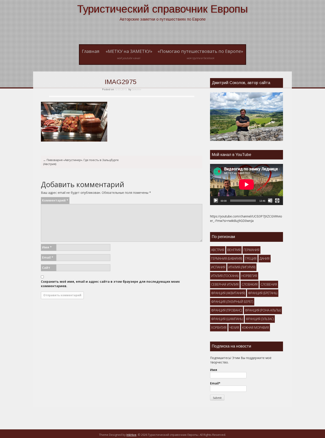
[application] (246, 184)
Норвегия (249, 276)
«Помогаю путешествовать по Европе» (200, 54)
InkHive (131, 435)
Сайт (46, 267)
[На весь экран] (277, 200)
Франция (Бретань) (262, 293)
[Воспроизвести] (216, 200)
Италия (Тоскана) (224, 276)
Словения (269, 284)
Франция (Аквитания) (228, 293)
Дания (265, 258)
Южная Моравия (255, 327)
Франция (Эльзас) (260, 319)
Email (47, 257)
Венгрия (234, 250)
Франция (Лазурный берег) (232, 302)
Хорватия (218, 327)
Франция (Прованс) (226, 310)
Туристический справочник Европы (162, 9)
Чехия (234, 327)
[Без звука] (270, 200)
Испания (218, 267)
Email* (215, 383)
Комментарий (55, 200)
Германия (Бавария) (226, 258)
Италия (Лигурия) (241, 267)
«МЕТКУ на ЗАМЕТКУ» (129, 54)
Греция (250, 258)
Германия (251, 250)
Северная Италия (225, 284)
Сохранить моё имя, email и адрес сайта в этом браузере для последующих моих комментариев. (110, 283)
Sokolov (136, 89)
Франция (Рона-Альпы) (263, 310)
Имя (47, 247)
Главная (90, 51)
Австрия (217, 250)
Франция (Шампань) (227, 319)
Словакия (250, 284)
